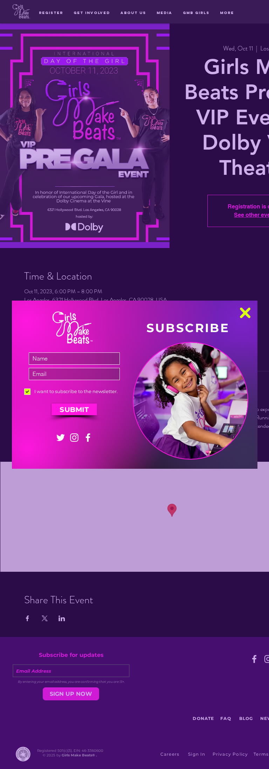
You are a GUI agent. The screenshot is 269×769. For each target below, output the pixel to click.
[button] (245, 313)
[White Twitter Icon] (60, 437)
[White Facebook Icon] (88, 437)
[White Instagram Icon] (74, 437)
